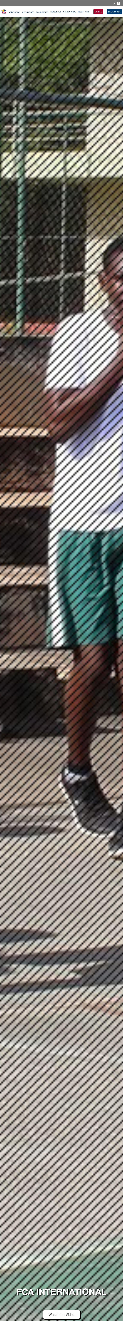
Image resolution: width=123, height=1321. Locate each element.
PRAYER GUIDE (114, 12)
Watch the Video (61, 1314)
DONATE (98, 12)
